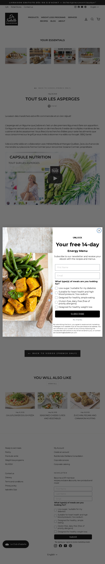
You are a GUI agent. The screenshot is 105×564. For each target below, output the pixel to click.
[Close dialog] (99, 230)
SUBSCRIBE (77, 314)
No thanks (77, 320)
